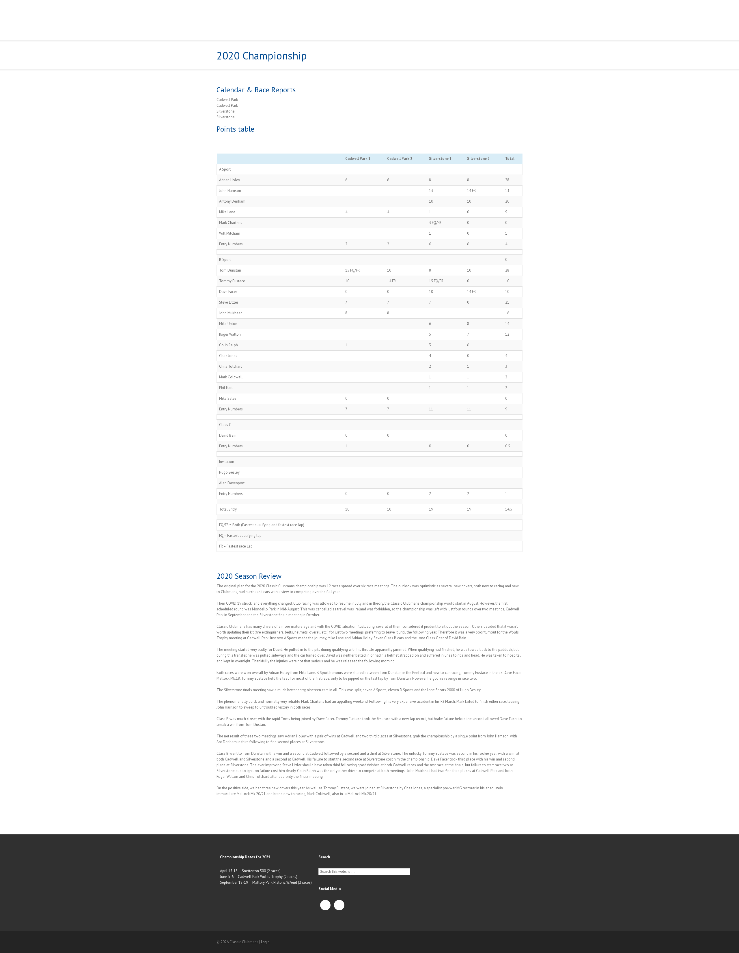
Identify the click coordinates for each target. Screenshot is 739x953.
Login (265, 941)
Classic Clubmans (258, 18)
